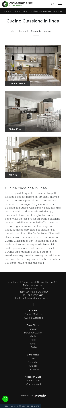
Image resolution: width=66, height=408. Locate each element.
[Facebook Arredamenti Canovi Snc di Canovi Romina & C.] (33, 304)
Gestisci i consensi (31, 406)
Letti (33, 358)
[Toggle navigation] (60, 4)
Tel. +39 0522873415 (33, 295)
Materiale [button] (24, 31)
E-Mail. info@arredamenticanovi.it (33, 298)
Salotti (33, 340)
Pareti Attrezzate (33, 332)
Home (6, 11)
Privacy (4, 406)
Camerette (33, 369)
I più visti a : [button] (49, 31)
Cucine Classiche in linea (50, 11)
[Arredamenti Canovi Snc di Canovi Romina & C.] (17, 4)
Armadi (33, 366)
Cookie (14, 406)
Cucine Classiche (29, 11)
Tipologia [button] (36, 31)
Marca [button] (14, 31)
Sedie (34, 347)
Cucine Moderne (33, 314)
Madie (33, 336)
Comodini (33, 362)
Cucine (15, 11)
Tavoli (33, 343)
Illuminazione (33, 380)
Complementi (33, 384)
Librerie (33, 329)
